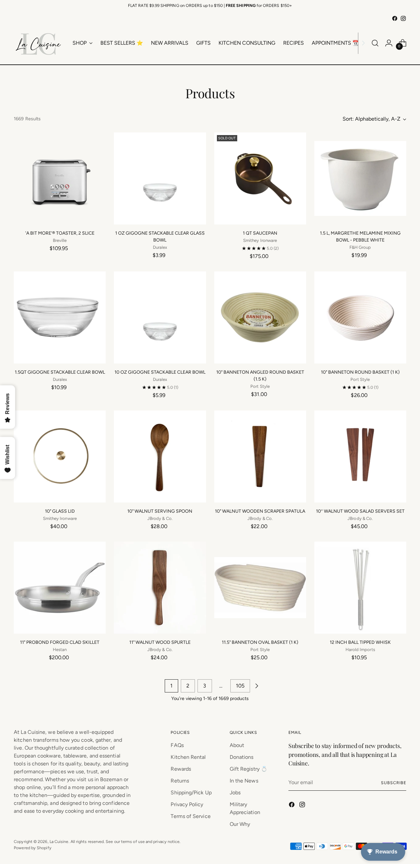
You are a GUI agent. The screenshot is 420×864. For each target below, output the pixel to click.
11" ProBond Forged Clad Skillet (59, 642)
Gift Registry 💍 (248, 769)
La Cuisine (59, 841)
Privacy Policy (187, 804)
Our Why (240, 824)
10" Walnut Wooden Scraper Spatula (260, 511)
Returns (180, 781)
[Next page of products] (257, 685)
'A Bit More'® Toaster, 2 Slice (59, 233)
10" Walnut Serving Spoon (159, 511)
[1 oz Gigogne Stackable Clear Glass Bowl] (160, 178)
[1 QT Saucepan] (260, 178)
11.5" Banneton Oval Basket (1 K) (260, 642)
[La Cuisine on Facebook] (395, 18)
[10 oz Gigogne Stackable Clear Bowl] (160, 317)
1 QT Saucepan (260, 233)
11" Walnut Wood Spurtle (160, 642)
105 (240, 686)
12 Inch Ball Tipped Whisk (360, 642)
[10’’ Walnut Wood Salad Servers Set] (360, 456)
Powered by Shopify (32, 847)
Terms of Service (190, 816)
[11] (60, 588)
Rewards (181, 769)
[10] (260, 317)
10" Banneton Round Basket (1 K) (360, 372)
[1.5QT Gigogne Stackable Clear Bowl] (60, 317)
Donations (242, 757)
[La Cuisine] (38, 43)
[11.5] (260, 588)
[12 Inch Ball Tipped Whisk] (360, 588)
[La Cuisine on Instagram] (403, 18)
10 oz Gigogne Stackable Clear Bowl (160, 372)
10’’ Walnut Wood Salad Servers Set (360, 511)
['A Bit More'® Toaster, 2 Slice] (60, 178)
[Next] (363, 43)
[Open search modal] (375, 43)
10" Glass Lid (60, 511)
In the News (244, 781)
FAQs (177, 745)
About (237, 745)
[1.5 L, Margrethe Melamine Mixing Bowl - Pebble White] (360, 178)
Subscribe (393, 782)
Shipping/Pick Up (191, 792)
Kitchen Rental (188, 757)
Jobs (235, 792)
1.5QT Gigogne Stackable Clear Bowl (60, 372)
